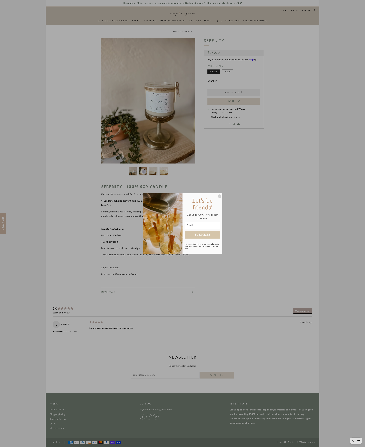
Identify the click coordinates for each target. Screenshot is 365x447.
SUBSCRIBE (202, 234)
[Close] (219, 196)
